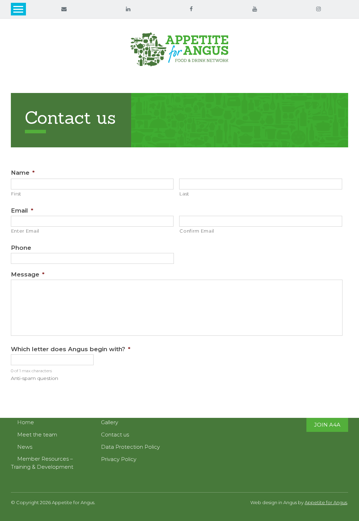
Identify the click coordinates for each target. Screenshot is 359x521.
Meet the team (37, 434)
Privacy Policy (118, 459)
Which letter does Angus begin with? (70, 349)
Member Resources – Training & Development (42, 462)
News (24, 446)
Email (22, 210)
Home (25, 422)
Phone (21, 247)
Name (23, 172)
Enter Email (25, 231)
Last (184, 193)
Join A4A (327, 424)
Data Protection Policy (130, 446)
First (16, 193)
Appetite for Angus (326, 502)
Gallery (109, 422)
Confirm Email (197, 231)
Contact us (115, 434)
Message (28, 274)
